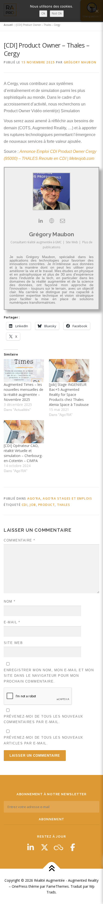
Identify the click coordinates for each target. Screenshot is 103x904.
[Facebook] (72, 847)
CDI (25, 505)
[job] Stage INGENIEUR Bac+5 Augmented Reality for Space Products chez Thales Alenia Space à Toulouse (69, 394)
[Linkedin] (30, 847)
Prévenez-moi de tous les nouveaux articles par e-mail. (43, 740)
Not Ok (57, 13)
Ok (43, 13)
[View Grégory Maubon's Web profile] (51, 220)
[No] (96, 11)
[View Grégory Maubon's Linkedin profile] (40, 220)
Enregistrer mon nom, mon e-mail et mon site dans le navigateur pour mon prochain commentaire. (49, 675)
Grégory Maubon (80, 62)
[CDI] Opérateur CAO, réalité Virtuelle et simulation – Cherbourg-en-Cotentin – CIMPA (23, 453)
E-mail (12, 622)
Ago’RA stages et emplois (67, 498)
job (33, 505)
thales (63, 505)
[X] (44, 847)
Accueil (8, 25)
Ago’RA (33, 498)
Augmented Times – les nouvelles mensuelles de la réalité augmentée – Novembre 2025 (23, 392)
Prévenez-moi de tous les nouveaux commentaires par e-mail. (43, 719)
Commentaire (19, 540)
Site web (13, 643)
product (46, 505)
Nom (10, 601)
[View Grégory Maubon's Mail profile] (62, 220)
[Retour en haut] (51, 868)
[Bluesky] (58, 847)
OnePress (20, 886)
